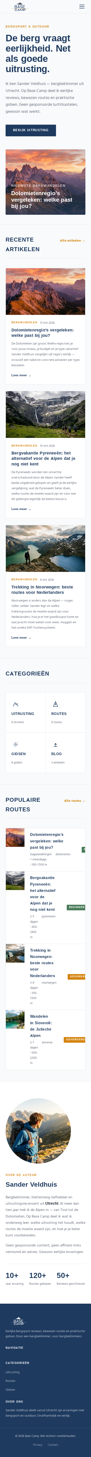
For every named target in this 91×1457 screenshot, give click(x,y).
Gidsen (10, 1390)
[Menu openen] (81, 6)
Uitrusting (13, 1372)
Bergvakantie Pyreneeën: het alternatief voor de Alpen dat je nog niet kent (43, 459)
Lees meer (19, 375)
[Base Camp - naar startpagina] (20, 6)
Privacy (37, 1445)
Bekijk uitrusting (31, 130)
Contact (53, 1445)
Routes (10, 1381)
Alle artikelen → (72, 240)
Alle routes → (74, 801)
